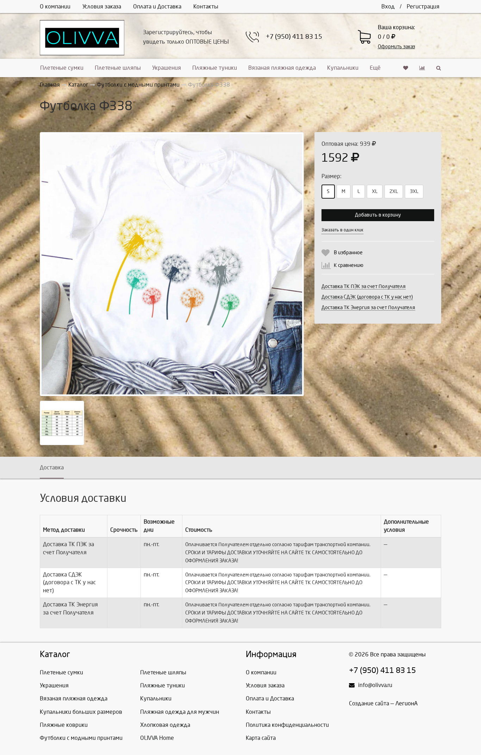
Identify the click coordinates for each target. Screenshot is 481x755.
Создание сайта (369, 703)
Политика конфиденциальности (287, 725)
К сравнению (348, 265)
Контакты (205, 7)
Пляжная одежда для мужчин (179, 712)
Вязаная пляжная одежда (282, 68)
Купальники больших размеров (81, 712)
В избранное (348, 252)
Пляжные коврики (64, 725)
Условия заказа (101, 7)
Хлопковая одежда (165, 725)
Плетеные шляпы (118, 68)
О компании (55, 7)
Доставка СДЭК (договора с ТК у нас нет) (367, 297)
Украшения (166, 68)
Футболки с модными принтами (81, 738)
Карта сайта (261, 738)
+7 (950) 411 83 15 (294, 36)
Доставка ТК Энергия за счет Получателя (368, 307)
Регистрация (423, 7)
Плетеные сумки (61, 68)
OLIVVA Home (157, 738)
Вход (388, 7)
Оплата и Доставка (157, 7)
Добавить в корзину (378, 215)
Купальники (342, 68)
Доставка (52, 467)
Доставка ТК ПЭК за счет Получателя (363, 286)
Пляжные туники (214, 68)
